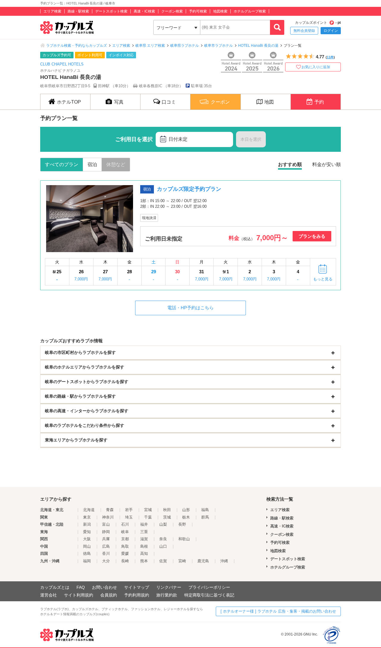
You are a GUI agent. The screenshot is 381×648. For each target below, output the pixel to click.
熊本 (144, 561)
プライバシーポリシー (209, 587)
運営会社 (48, 595)
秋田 (167, 510)
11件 (330, 57)
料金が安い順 (326, 164)
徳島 (87, 553)
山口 (163, 546)
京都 (125, 539)
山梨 (163, 524)
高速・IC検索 (144, 11)
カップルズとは (54, 587)
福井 (144, 524)
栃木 (186, 517)
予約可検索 (198, 11)
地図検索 (220, 11)
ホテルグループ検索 (250, 11)
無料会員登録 (304, 31)
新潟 (87, 524)
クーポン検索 (172, 11)
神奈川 (108, 517)
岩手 (129, 510)
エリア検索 (52, 11)
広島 (106, 546)
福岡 (87, 561)
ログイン (331, 31)
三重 (144, 532)
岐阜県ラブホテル (184, 45)
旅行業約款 (166, 595)
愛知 (87, 532)
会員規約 (108, 595)
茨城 (167, 517)
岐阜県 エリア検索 (150, 45)
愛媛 (125, 553)
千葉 (148, 517)
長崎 (125, 561)
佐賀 (163, 561)
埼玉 (129, 517)
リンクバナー (168, 587)
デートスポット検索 (111, 11)
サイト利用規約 (78, 595)
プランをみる (312, 236)
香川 (106, 553)
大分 (106, 561)
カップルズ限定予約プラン (189, 189)
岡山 (87, 546)
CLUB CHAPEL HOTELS (62, 64)
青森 (110, 510)
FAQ (80, 587)
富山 (106, 524)
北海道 (89, 510)
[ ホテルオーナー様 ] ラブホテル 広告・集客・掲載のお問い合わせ (278, 611)
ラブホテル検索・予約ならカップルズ (76, 45)
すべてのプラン (61, 164)
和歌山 (184, 539)
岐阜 (125, 532)
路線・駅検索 (78, 11)
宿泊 (92, 164)
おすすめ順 (290, 164)
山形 (186, 510)
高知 (144, 553)
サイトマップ (136, 587)
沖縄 (224, 561)
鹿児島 (203, 561)
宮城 (148, 510)
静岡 (106, 532)
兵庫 (106, 539)
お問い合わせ (104, 587)
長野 (182, 524)
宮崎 (182, 561)
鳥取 (125, 546)
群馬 (205, 517)
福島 (205, 510)
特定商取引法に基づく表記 (209, 595)
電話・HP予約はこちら (190, 307)
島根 (144, 546)
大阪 (87, 539)
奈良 (163, 539)
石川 (125, 524)
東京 (87, 517)
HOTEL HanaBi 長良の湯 (258, 45)
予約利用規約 (136, 595)
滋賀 (144, 539)
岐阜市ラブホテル (218, 45)
